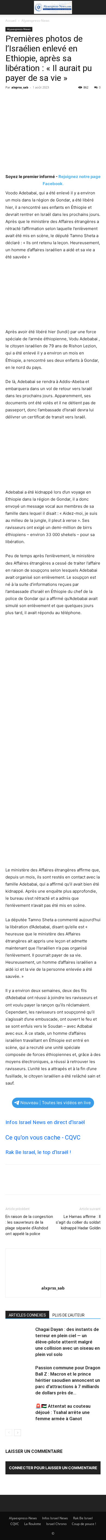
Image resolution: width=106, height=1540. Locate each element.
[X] (23, 99)
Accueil (10, 20)
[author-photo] (53, 1280)
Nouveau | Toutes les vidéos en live (55, 1102)
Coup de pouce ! (84, 1523)
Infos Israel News (55, 1518)
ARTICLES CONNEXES (27, 1315)
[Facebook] (10, 99)
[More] (61, 99)
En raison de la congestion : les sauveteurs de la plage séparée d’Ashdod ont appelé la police (29, 1225)
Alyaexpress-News (35, 20)
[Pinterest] (35, 99)
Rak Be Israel (83, 1518)
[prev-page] (8, 1432)
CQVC (14, 1523)
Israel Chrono (56, 1523)
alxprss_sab (19, 87)
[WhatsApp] (48, 99)
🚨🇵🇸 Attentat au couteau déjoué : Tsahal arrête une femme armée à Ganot (63, 1412)
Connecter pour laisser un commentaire (53, 1467)
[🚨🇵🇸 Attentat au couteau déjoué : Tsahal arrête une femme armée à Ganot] (19, 1412)
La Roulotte (32, 1523)
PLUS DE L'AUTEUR (68, 1315)
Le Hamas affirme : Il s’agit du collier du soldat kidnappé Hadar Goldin (78, 1222)
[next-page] (17, 1432)
